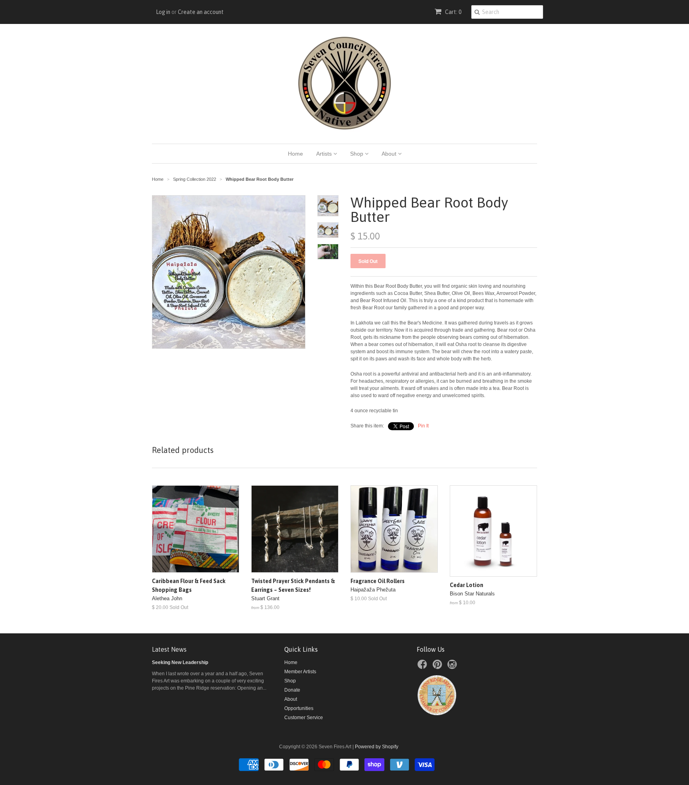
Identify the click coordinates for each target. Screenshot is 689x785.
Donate (292, 690)
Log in (163, 12)
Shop (357, 153)
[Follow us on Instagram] (453, 667)
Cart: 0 (452, 12)
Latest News (169, 649)
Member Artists (300, 671)
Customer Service (303, 717)
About (390, 153)
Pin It (423, 426)
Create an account (201, 12)
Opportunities (298, 708)
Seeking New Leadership (180, 662)
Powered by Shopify (376, 746)
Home (295, 153)
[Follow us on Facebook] (423, 667)
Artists (324, 153)
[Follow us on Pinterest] (439, 667)
